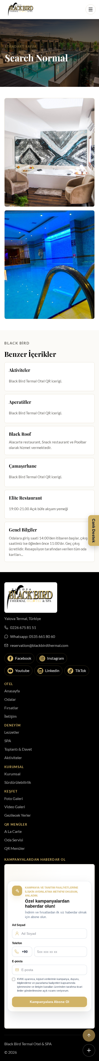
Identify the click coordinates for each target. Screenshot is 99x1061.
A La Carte (13, 831)
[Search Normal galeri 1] (49, 152)
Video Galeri (14, 806)
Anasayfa (12, 690)
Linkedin (52, 670)
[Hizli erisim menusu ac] (89, 1050)
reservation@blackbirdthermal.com (39, 645)
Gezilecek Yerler (17, 815)
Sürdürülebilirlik (17, 782)
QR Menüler (14, 848)
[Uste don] (89, 1035)
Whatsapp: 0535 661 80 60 (32, 636)
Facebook (23, 658)
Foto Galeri (13, 798)
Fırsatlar (11, 707)
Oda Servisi (13, 839)
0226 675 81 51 (23, 627)
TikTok (80, 670)
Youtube (22, 670)
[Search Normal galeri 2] (49, 264)
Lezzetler (11, 732)
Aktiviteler (13, 757)
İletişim (10, 716)
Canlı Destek (93, 531)
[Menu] (91, 9)
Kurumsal (12, 773)
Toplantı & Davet (18, 749)
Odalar (10, 699)
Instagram (55, 658)
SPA (7, 740)
